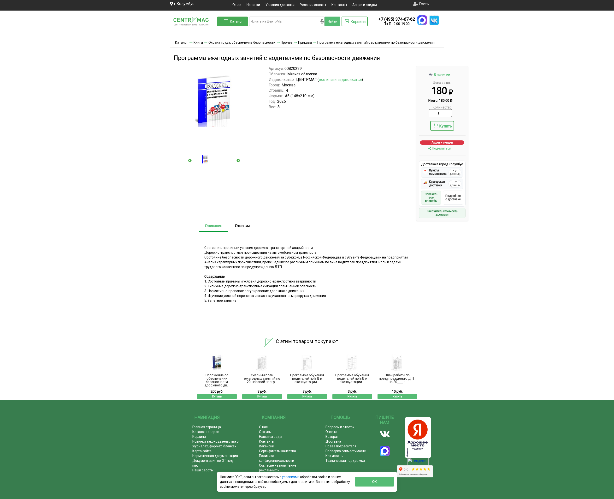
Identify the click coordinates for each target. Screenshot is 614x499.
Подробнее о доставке (453, 197)
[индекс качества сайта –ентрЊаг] (418, 463)
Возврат (332, 437)
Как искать (334, 456)
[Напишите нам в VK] (434, 20)
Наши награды (270, 437)
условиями (291, 477)
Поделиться (441, 148)
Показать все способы (431, 197)
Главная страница (206, 427)
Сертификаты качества (277, 451)
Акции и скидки (364, 5)
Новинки (253, 5)
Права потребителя (340, 446)
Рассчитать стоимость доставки (442, 213)
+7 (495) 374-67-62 (396, 19)
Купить (445, 126)
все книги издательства (340, 79)
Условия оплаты (313, 5)
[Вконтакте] (385, 434)
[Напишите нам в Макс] (422, 20)
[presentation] (190, 160)
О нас (236, 5)
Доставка (333, 441)
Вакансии (266, 446)
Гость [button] (423, 4)
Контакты (339, 5)
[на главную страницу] (193, 31)
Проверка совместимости (345, 451)
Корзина (199, 437)
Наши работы (202, 470)
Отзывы (242, 225)
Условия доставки (280, 5)
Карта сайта (202, 451)
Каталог (236, 21)
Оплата (331, 432)
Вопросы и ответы (339, 427)
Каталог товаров (205, 432)
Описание (213, 225)
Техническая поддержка (345, 461)
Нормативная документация (215, 456)
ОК (374, 482)
